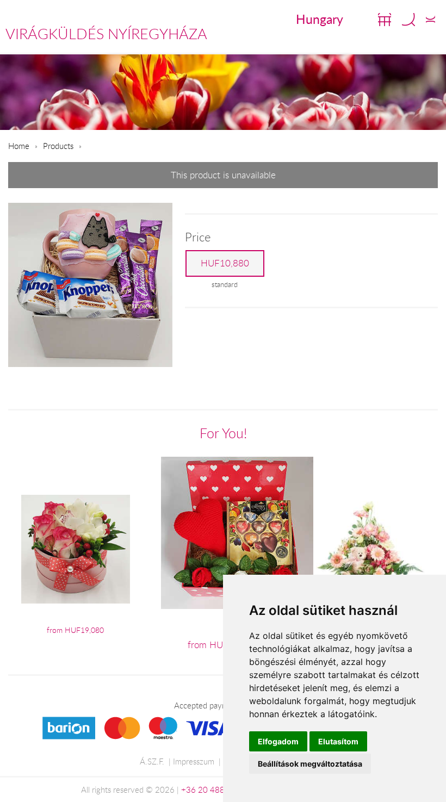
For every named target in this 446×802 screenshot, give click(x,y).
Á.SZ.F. (152, 761)
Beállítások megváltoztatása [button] (310, 763)
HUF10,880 (225, 263)
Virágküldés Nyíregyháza (106, 33)
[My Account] (430, 19)
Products (58, 145)
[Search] (408, 19)
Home (18, 145)
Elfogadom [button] (278, 741)
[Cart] (384, 19)
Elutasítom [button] (338, 741)
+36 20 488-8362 (214, 789)
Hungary (319, 19)
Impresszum (193, 761)
